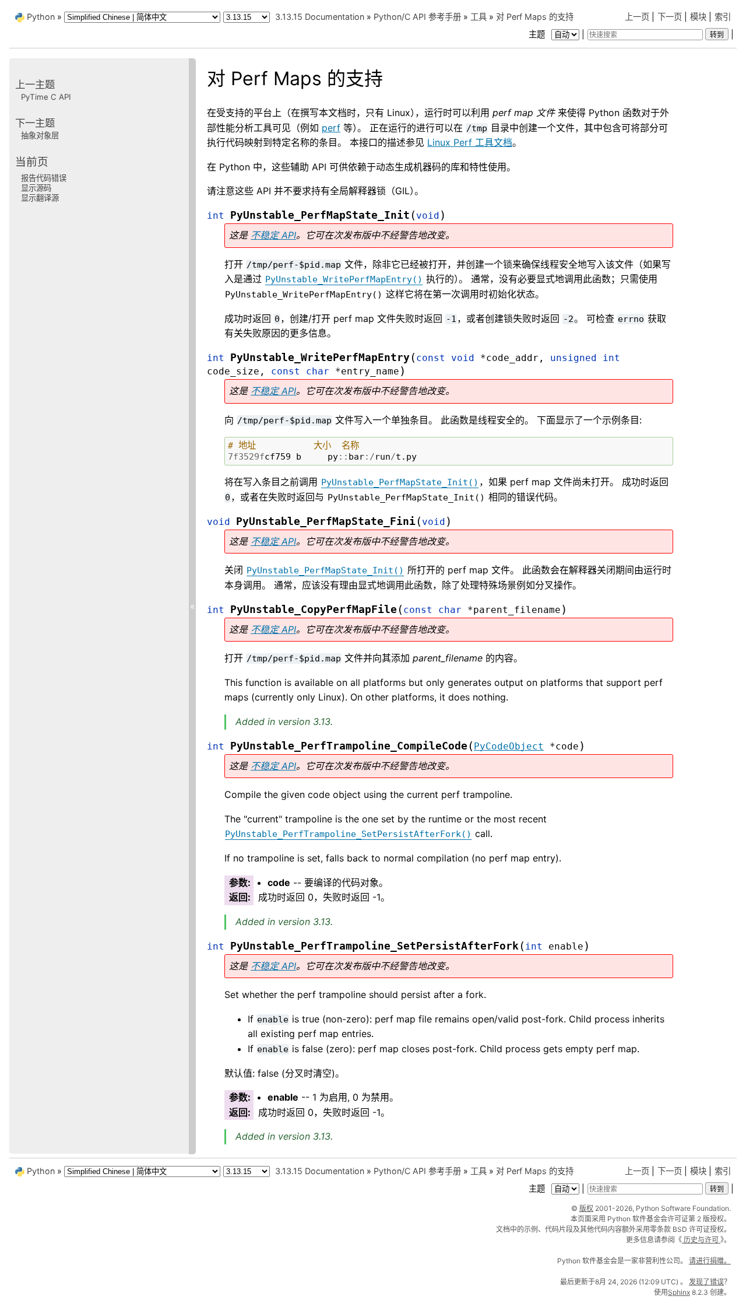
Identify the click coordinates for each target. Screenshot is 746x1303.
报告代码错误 (43, 177)
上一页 (637, 17)
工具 (478, 17)
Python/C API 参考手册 (417, 17)
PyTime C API (46, 96)
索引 (723, 17)
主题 (538, 34)
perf (331, 128)
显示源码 (36, 187)
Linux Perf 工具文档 (469, 142)
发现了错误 (706, 1281)
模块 (698, 17)
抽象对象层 (40, 135)
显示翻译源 (40, 197)
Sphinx (679, 1292)
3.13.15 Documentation (319, 17)
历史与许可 (701, 1239)
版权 (586, 1208)
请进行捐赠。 (710, 1260)
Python (41, 17)
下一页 (669, 17)
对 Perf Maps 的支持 (534, 17)
